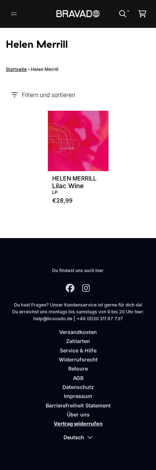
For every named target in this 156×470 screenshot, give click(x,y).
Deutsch (73, 437)
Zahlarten (78, 341)
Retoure (78, 368)
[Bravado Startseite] (78, 13)
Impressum (78, 396)
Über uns (78, 414)
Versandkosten (78, 332)
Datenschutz (78, 387)
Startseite (16, 69)
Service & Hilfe (78, 350)
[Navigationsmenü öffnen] (14, 14)
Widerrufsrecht (78, 359)
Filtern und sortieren (48, 94)
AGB (78, 378)
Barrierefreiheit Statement (78, 405)
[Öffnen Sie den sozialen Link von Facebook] (70, 288)
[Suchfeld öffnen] (122, 14)
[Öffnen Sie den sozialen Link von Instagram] (86, 288)
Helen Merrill (74, 178)
